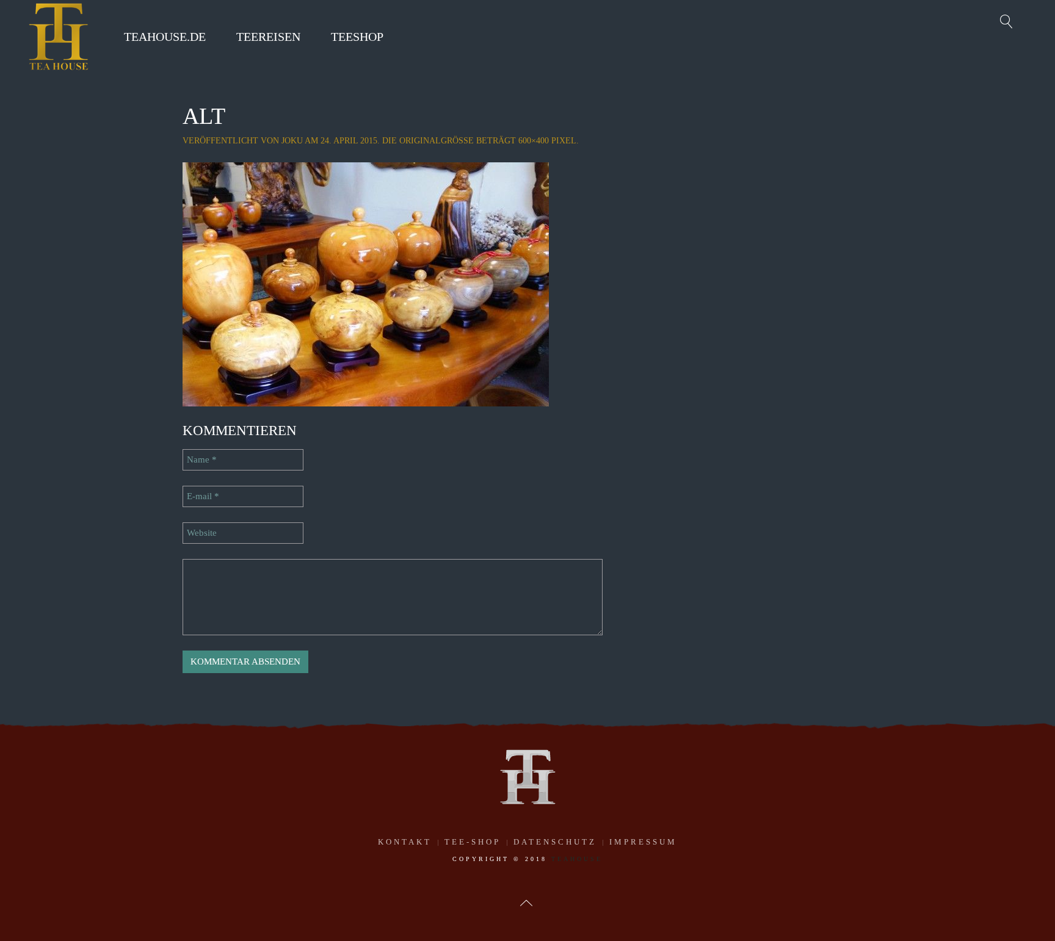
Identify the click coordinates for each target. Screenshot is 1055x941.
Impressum (643, 841)
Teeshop (357, 36)
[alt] (366, 283)
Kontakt (405, 841)
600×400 (533, 140)
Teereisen (268, 36)
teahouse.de (165, 36)
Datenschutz (554, 841)
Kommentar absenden (245, 661)
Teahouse (577, 859)
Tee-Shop (472, 841)
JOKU (292, 140)
